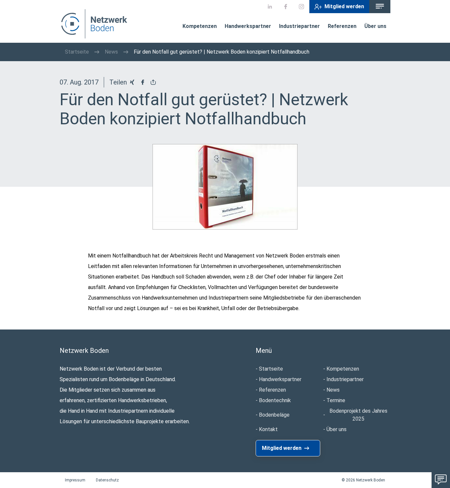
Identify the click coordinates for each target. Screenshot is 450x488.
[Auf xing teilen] (132, 82)
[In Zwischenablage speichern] (153, 82)
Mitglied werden (344, 6)
